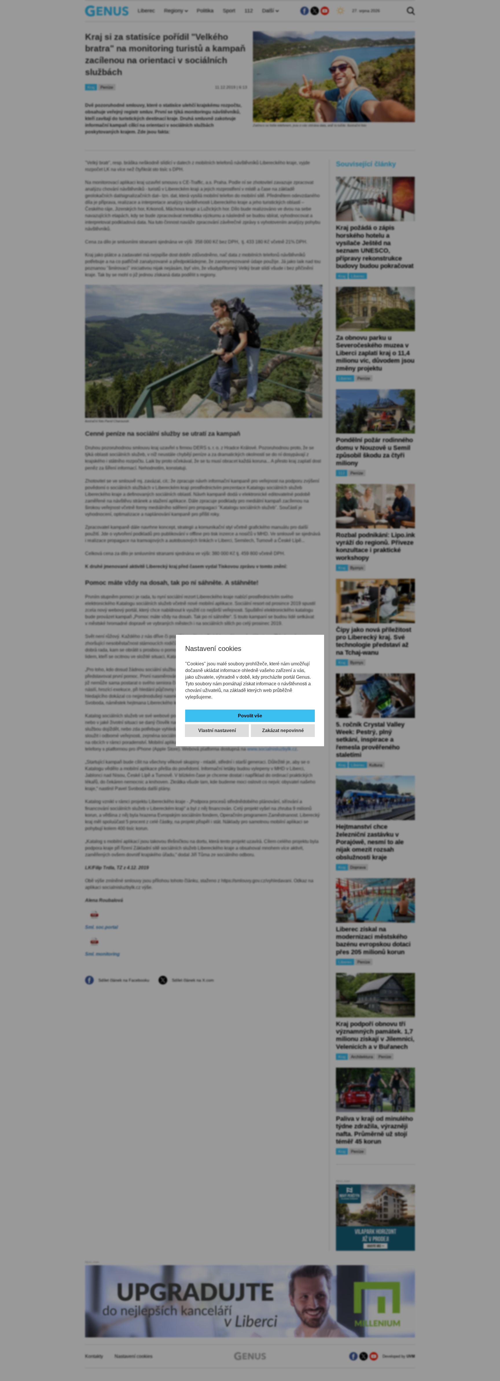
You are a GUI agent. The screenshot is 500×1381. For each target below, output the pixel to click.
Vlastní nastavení (217, 730)
